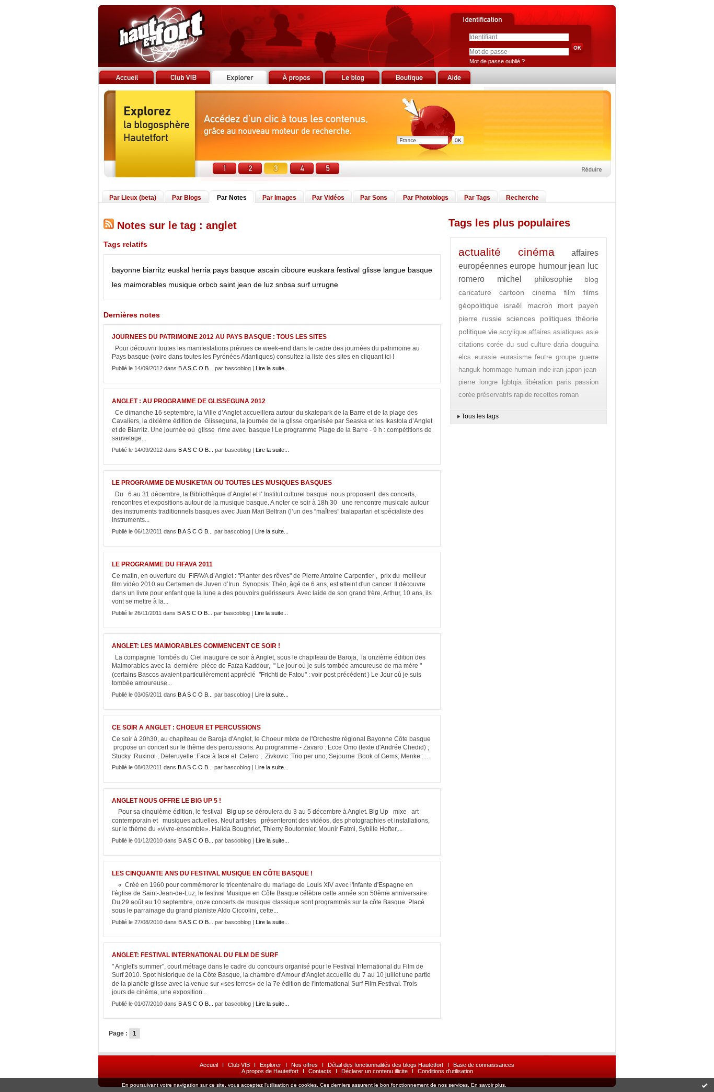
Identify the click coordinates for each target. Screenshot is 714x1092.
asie (592, 332)
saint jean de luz (246, 284)
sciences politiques (538, 318)
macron (539, 305)
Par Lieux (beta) (132, 197)
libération (538, 382)
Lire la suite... (272, 368)
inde (544, 369)
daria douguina (576, 344)
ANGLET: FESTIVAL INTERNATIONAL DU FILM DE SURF (195, 955)
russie (492, 318)
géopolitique (478, 305)
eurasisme (516, 357)
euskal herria (189, 270)
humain (525, 369)
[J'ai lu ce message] (704, 1085)
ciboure (293, 270)
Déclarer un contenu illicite (374, 1071)
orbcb (208, 284)
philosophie (553, 279)
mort (565, 305)
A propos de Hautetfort (269, 1071)
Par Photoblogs (425, 197)
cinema (544, 292)
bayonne (126, 270)
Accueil (209, 1065)
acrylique (512, 332)
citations (471, 344)
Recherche (522, 197)
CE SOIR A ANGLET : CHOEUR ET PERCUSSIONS (186, 727)
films (590, 292)
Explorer (270, 1065)
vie (493, 331)
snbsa (285, 284)
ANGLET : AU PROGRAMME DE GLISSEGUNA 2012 (189, 401)
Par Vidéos (328, 197)
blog (591, 279)
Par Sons (373, 197)
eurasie (486, 357)
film (569, 292)
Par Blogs (186, 197)
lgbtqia (512, 382)
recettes (546, 395)
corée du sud (507, 344)
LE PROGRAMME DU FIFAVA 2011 (162, 564)
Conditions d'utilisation (445, 1071)
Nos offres (304, 1065)
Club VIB (239, 1065)
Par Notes (232, 197)
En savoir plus (488, 1085)
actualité (479, 252)
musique (182, 284)
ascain (268, 270)
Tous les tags (480, 416)
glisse (371, 270)
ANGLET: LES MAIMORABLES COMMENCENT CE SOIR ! (196, 646)
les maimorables (139, 284)
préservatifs (494, 395)
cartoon (511, 292)
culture (541, 344)
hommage (497, 369)
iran (557, 369)
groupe (566, 357)
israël (513, 305)
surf (303, 284)
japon (574, 369)
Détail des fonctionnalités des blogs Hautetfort (385, 1065)
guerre (589, 357)
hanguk (469, 369)
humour (552, 265)
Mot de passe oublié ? (497, 61)
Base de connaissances (483, 1065)
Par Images (279, 197)
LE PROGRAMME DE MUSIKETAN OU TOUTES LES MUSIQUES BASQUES (222, 482)
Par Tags (477, 197)
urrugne (325, 284)
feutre (543, 357)
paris (564, 382)
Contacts (319, 1071)
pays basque (234, 270)
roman (569, 395)
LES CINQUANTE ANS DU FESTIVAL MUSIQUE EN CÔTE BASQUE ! (212, 873)
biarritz (154, 270)
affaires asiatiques (556, 332)
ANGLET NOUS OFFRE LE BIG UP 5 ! (166, 800)
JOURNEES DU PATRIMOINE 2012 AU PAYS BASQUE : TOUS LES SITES (219, 336)
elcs (464, 357)
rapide (523, 395)
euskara (321, 270)
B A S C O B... (195, 368)
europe (523, 265)
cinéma (536, 252)
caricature (474, 292)
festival (348, 270)
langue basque (407, 270)
